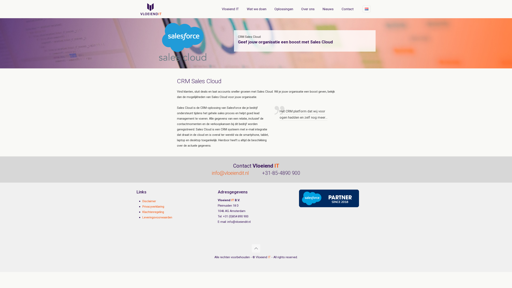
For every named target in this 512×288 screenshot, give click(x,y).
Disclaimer (149, 201)
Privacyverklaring (153, 206)
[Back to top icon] (256, 248)
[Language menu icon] (367, 9)
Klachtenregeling (153, 212)
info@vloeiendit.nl (230, 173)
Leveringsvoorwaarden (157, 217)
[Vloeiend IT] (150, 9)
